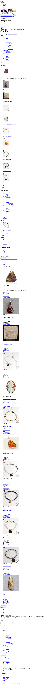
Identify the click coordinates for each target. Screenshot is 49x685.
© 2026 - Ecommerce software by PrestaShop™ (10, 683)
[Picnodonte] (6, 98)
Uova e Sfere (10, 49)
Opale (4, 75)
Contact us (3, 7)
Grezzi (7, 38)
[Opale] (11, 284)
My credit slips (6, 659)
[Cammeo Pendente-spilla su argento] (11, 395)
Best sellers (5, 678)
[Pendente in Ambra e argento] (6, 87)
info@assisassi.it (9, 670)
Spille (7, 56)
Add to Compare (6, 297)
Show (2, 256)
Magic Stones (6, 217)
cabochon (10, 43)
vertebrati (7, 59)
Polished (7, 39)
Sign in (2, 1)
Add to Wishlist (6, 296)
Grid (4, 251)
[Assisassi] (8, 13)
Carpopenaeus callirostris (7, 101)
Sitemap (4, 680)
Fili (9, 44)
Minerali (4, 37)
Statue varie (10, 47)
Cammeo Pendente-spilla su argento (9, 124)
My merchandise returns (8, 658)
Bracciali (7, 57)
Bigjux (4, 53)
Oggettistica (8, 46)
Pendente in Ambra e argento (8, 89)
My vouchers (5, 663)
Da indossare (8, 42)
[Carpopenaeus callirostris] (11, 340)
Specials (2, 220)
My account (3, 655)
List (4, 252)
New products (6, 677)
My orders (5, 657)
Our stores (5, 244)
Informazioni (3, 241)
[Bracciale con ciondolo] (6, 110)
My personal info (6, 662)
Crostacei (7, 60)
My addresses (6, 661)
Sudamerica (5, 218)
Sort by (2, 254)
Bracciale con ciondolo (7, 136)
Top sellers (3, 65)
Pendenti (7, 54)
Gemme (9, 45)
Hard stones (5, 40)
